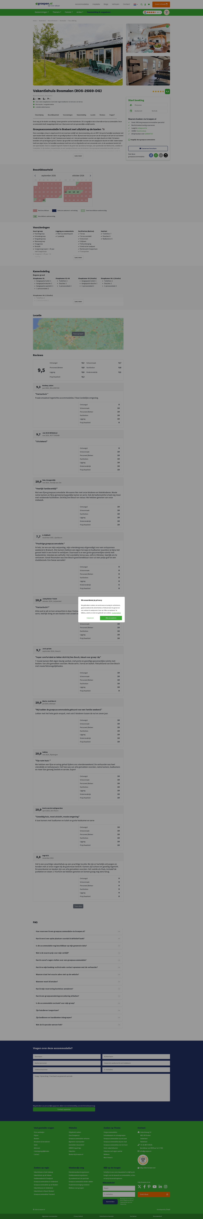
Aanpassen (90, 618)
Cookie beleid (116, 613)
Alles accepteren (111, 618)
